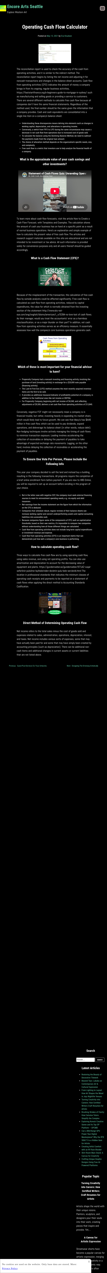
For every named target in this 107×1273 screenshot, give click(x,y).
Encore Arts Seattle (25, 6)
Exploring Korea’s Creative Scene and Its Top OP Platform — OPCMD (92, 1124)
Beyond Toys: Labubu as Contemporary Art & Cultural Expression (92, 1084)
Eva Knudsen (66, 36)
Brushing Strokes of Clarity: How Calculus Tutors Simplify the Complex (93, 1115)
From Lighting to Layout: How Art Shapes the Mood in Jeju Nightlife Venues (92, 1093)
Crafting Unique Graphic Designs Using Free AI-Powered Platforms (92, 1162)
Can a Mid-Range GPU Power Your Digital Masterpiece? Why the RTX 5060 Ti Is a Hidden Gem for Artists (93, 1137)
